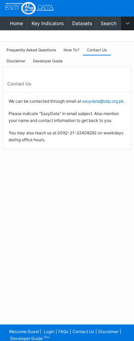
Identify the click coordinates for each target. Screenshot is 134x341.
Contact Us (83, 331)
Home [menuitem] (16, 23)
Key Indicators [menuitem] (48, 23)
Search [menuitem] (108, 23)
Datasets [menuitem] (82, 23)
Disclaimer (108, 331)
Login (49, 331)
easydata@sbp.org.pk (103, 101)
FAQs (63, 331)
